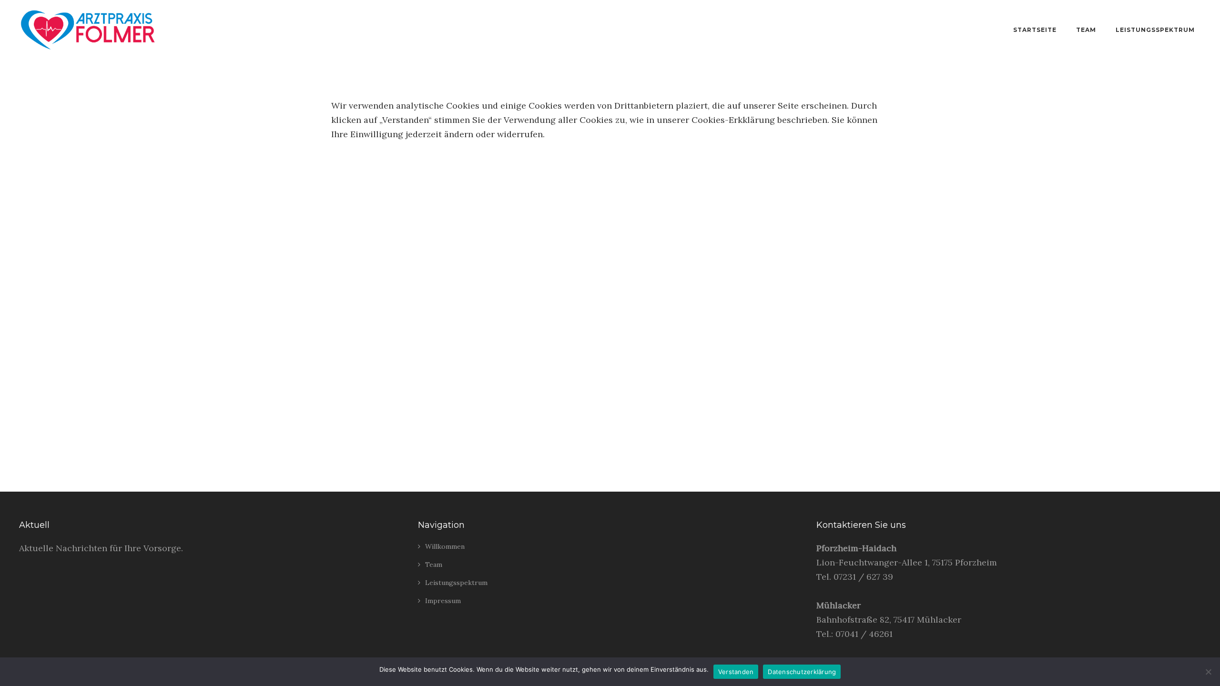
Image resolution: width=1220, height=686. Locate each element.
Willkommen (445, 546)
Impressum (443, 600)
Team (1086, 29)
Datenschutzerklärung (802, 672)
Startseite (1035, 29)
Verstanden (736, 672)
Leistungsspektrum (1155, 29)
